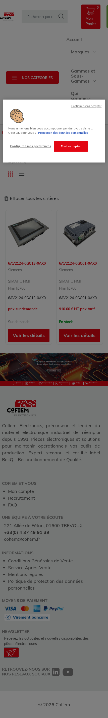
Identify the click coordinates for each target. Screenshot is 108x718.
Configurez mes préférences (30, 146)
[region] (54, 130)
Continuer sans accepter (86, 106)
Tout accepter (71, 146)
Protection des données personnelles (63, 132)
